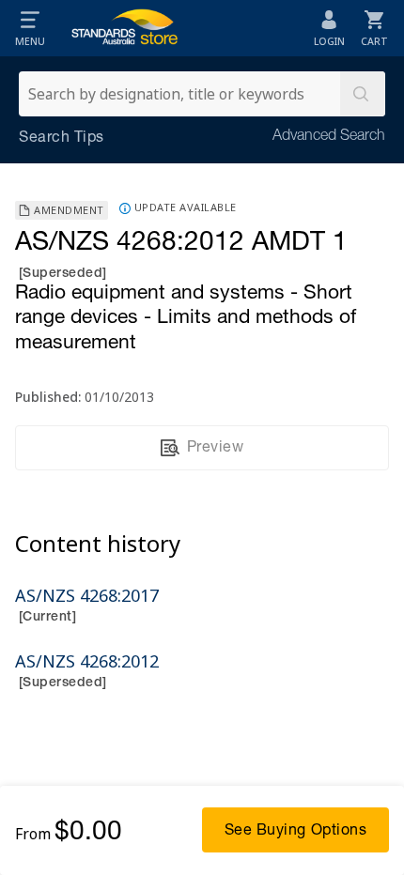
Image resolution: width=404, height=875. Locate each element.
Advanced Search (328, 137)
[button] (30, 28)
